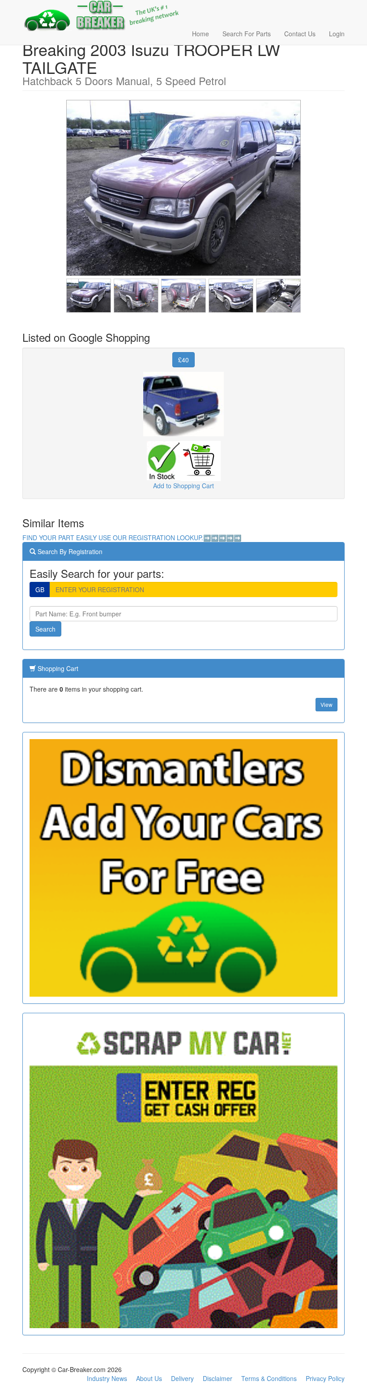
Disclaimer (217, 1378)
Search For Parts (246, 33)
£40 (183, 359)
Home (200, 33)
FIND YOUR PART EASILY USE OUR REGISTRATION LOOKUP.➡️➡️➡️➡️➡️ (131, 537)
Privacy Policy (325, 1378)
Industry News (107, 1378)
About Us (149, 1378)
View (326, 704)
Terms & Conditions (269, 1378)
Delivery (182, 1378)
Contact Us (300, 33)
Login (337, 33)
